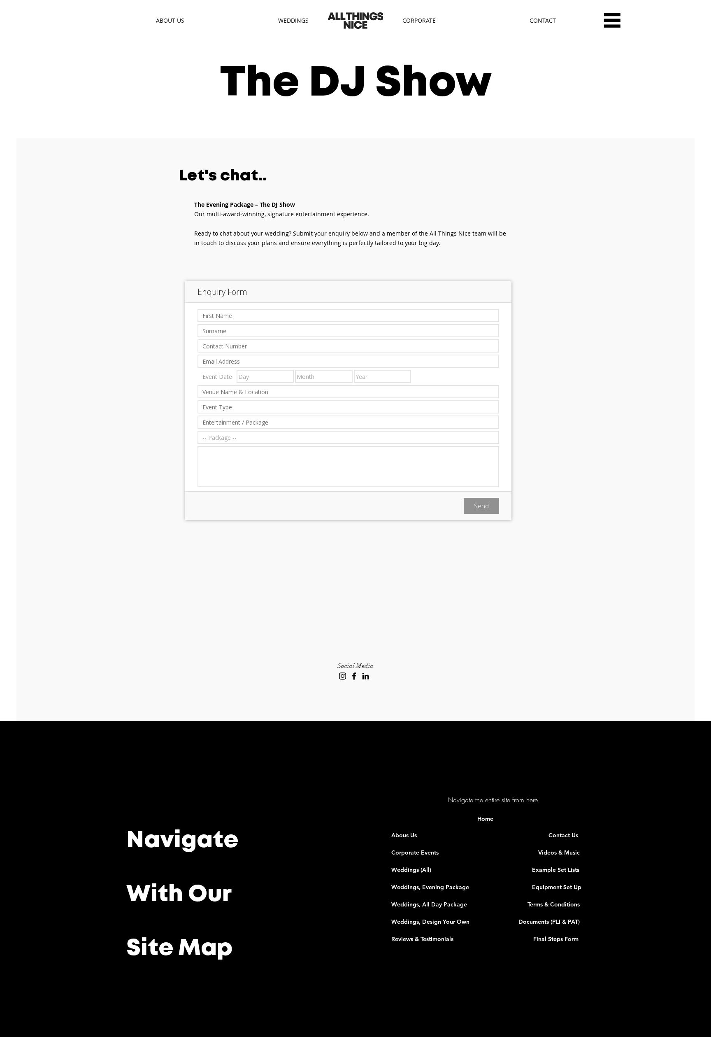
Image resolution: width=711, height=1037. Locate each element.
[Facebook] (354, 676)
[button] (612, 20)
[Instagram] (342, 676)
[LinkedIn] (365, 676)
